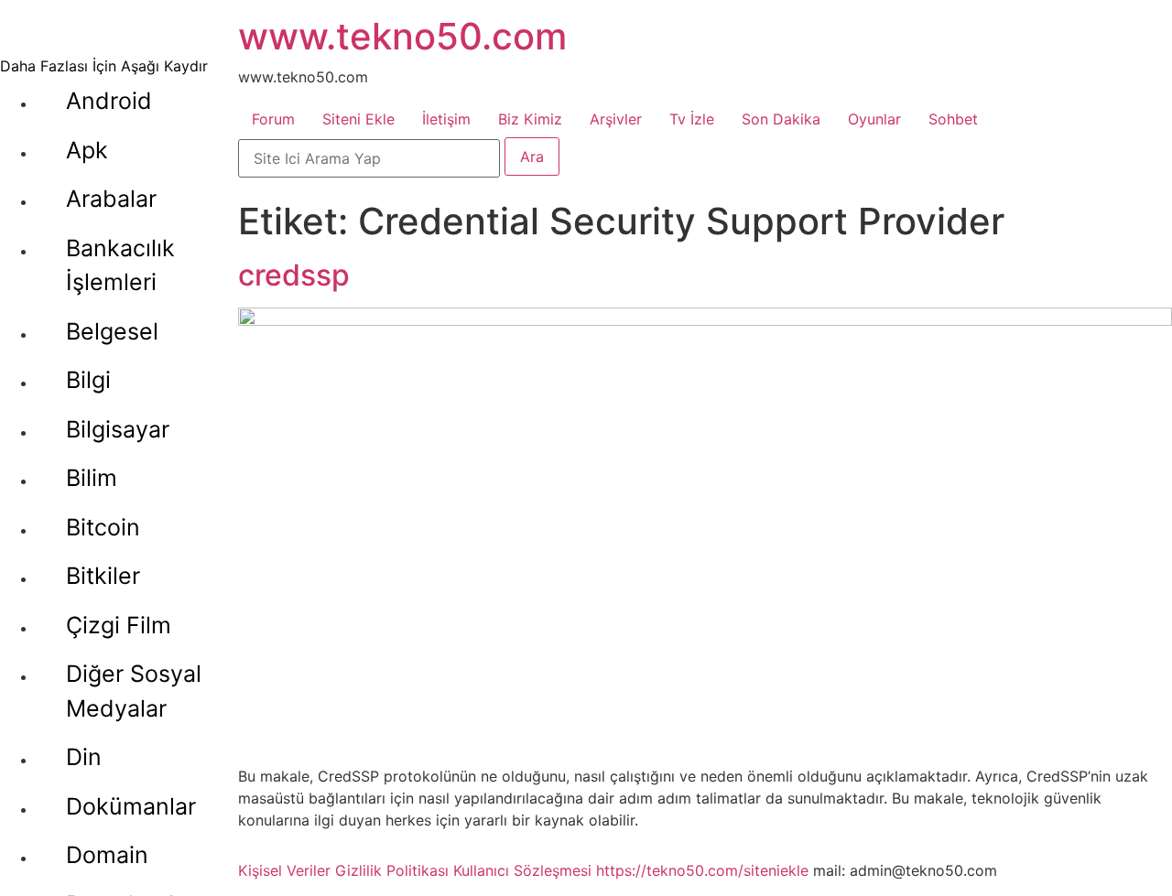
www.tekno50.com (402, 36)
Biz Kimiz (530, 119)
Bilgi (88, 380)
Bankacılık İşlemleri (120, 265)
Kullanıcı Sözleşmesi (522, 870)
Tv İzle (691, 119)
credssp (294, 275)
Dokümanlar (131, 806)
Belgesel (112, 331)
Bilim (91, 477)
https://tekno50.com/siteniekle (702, 870)
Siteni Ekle (358, 119)
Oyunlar (874, 119)
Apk (87, 150)
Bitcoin (103, 527)
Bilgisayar (117, 429)
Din (84, 757)
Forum (273, 119)
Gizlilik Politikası (392, 870)
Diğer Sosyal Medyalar (133, 691)
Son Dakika (781, 119)
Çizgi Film (118, 625)
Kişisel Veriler (284, 870)
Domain (107, 855)
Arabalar (111, 198)
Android (109, 100)
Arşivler (616, 119)
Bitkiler (103, 575)
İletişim (446, 119)
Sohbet (953, 119)
